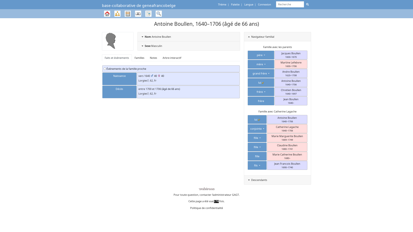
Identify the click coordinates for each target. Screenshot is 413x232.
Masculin (153, 46)
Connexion (264, 4)
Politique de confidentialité (206, 208)
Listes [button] (128, 13)
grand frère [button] (260, 73)
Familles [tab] (139, 58)
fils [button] (256, 165)
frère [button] (260, 92)
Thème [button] (222, 4)
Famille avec (277, 111)
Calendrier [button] (138, 13)
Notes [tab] (153, 58)
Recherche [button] (159, 13)
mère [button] (260, 64)
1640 (147, 76)
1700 (148, 89)
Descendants (259, 180)
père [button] (260, 55)
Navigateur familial (262, 37)
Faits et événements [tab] (117, 58)
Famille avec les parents (277, 47)
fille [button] (256, 138)
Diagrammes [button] (117, 13)
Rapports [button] (148, 13)
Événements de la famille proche (126, 69)
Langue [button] (248, 4)
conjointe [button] (256, 128)
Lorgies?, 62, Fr (147, 80)
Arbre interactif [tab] (172, 58)
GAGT (235, 195)
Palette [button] (235, 4)
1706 (158, 89)
